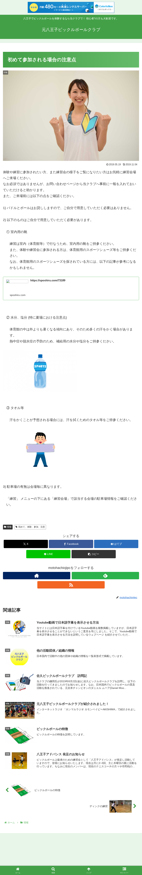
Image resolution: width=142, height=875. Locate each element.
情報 (9, 527)
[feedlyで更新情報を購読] (105, 575)
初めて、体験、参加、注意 (31, 527)
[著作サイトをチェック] (36, 575)
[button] (94, 554)
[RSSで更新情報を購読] (71, 584)
